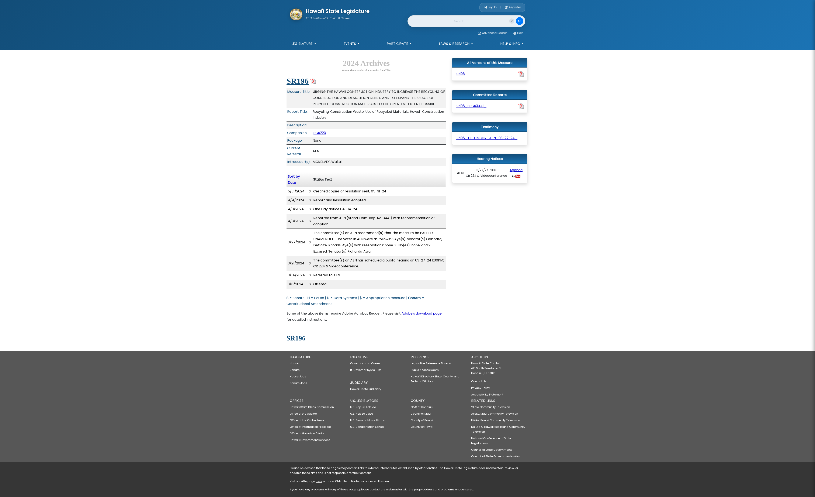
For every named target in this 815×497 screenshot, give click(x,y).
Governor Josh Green (365, 363)
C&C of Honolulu (422, 407)
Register (514, 7)
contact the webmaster (386, 489)
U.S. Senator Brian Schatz (367, 427)
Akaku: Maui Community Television (494, 413)
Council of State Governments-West (496, 456)
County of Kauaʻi (422, 420)
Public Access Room (425, 370)
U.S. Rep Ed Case (361, 413)
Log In (492, 7)
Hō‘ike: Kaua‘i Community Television (495, 420)
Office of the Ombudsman (308, 420)
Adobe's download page (422, 313)
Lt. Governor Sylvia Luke (366, 370)
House (294, 363)
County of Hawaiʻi (422, 427)
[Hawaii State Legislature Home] (296, 14)
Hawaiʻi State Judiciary (365, 389)
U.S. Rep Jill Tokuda (363, 407)
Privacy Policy (480, 388)
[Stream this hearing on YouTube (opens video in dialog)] (516, 176)
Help (520, 33)
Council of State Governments (491, 450)
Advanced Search (494, 33)
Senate (295, 370)
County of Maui (421, 413)
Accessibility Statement (487, 394)
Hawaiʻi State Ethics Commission (312, 407)
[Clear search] (511, 21)
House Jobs (298, 376)
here (319, 481)
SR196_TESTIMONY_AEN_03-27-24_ (486, 138)
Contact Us (478, 381)
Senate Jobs (298, 383)
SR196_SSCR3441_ (471, 105)
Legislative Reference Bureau (431, 363)
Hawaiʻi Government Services (310, 440)
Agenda (516, 170)
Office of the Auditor (303, 413)
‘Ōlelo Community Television (490, 407)
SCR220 (319, 132)
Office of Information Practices (311, 427)
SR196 (298, 81)
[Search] (519, 21)
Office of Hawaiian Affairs (307, 433)
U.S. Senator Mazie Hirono (367, 420)
